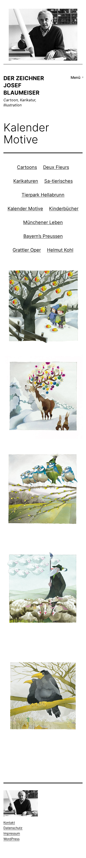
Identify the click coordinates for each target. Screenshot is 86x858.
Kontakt (9, 822)
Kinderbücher (63, 208)
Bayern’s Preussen (43, 236)
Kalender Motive (25, 208)
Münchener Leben (43, 222)
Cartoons (27, 167)
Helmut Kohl (60, 249)
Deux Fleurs (56, 167)
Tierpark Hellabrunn (43, 194)
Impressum (11, 833)
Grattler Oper (27, 249)
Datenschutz (12, 828)
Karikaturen (25, 181)
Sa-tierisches (58, 181)
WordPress (11, 839)
